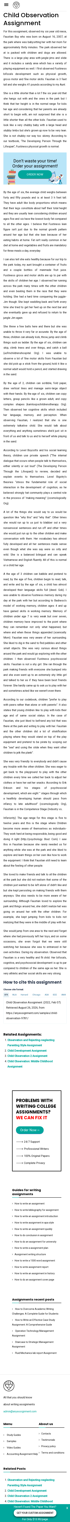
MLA (14, 995)
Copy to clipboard (16, 1010)
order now (35, 174)
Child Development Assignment (27, 1050)
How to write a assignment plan (31, 1248)
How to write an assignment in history (35, 1273)
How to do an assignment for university (35, 1241)
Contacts (46, 1433)
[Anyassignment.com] (40, 6)
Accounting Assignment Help (22, 1454)
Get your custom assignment (35, 1513)
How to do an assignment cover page (34, 1279)
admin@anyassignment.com (20, 1411)
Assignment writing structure (30, 1254)
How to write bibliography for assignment (37, 1210)
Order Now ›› (29, 1130)
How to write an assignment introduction (36, 1216)
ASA (47, 995)
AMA (63, 995)
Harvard (24, 995)
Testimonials (48, 1440)
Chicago (36, 995)
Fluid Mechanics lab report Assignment (36, 1353)
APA (6, 995)
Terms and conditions (52, 1452)
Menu (8, 4)
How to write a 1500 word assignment (35, 1260)
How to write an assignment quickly (33, 1229)
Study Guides (14, 1435)
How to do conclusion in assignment (34, 1235)
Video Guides (14, 1447)
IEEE (55, 995)
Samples (11, 1441)
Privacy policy (48, 1446)
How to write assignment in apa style (34, 1222)
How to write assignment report (31, 1267)
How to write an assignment (30, 1203)
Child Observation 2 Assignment (27, 1056)
